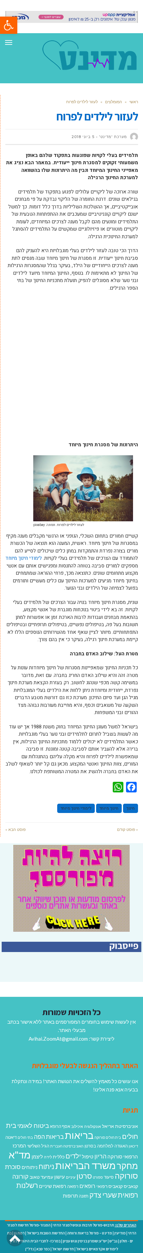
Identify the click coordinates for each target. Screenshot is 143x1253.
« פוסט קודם (127, 829)
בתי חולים (25, 1137)
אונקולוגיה (92, 1126)
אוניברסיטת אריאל (120, 1126)
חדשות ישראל (63, 1248)
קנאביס (131, 1186)
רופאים (87, 1186)
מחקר (127, 1165)
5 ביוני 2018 (83, 136)
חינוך (130, 808)
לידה (48, 1157)
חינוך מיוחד (108, 808)
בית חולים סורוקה (107, 1137)
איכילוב (77, 1126)
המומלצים (113, 101)
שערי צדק (103, 1195)
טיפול (87, 1156)
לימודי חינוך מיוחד (23, 558)
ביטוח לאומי (33, 1125)
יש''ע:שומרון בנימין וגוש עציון (85, 1240)
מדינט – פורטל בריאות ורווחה (89, 1232)
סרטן (84, 1175)
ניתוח (46, 1166)
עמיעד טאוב (41, 1177)
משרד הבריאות (85, 1165)
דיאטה (11, 1137)
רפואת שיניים (52, 1186)
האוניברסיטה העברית (66, 1146)
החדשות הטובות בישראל (46, 1232)
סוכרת (13, 1166)
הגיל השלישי (38, 1145)
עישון (59, 1177)
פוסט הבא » (15, 829)
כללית (59, 1156)
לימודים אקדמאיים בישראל (97, 1248)
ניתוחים (30, 1167)
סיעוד (109, 1177)
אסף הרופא (60, 1126)
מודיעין (120, 1232)
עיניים (70, 1177)
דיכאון (133, 1146)
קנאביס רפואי (109, 1186)
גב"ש (113, 1240)
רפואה (72, 1186)
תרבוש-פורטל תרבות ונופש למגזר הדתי (83, 1224)
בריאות (79, 1135)
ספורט (98, 1177)
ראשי (133, 101)
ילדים (73, 1156)
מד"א (20, 1154)
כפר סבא (43, 1248)
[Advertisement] (71, 369)
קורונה (20, 1176)
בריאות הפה (49, 1136)
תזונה (83, 1196)
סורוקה (126, 1175)
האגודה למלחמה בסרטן (106, 1145)
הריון (100, 1156)
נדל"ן (29, 1248)
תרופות (70, 1196)
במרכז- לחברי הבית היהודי (40, 1240)
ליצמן (37, 1156)
